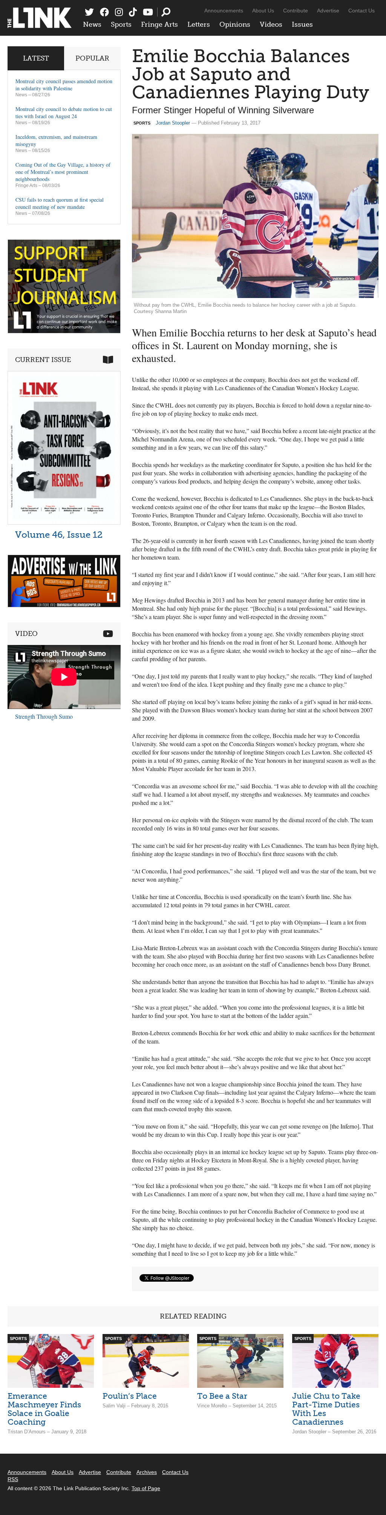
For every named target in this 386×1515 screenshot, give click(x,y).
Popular (92, 58)
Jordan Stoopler (173, 123)
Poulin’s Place (130, 1396)
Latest (36, 58)
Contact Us (361, 11)
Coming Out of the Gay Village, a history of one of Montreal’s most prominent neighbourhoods (62, 172)
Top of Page (146, 1488)
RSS (13, 1479)
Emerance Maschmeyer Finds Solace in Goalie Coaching (44, 1409)
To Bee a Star (222, 1396)
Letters (198, 24)
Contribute (295, 11)
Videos (271, 24)
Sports (121, 24)
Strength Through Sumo (44, 716)
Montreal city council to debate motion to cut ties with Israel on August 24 (63, 112)
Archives (146, 1472)
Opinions (234, 24)
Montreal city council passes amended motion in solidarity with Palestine (63, 85)
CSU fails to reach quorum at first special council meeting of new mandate (59, 203)
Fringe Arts (159, 24)
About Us (263, 11)
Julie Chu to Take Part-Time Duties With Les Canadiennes (326, 1409)
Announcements (223, 11)
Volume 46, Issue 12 (59, 534)
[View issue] (64, 522)
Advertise (328, 11)
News (92, 24)
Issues (302, 24)
